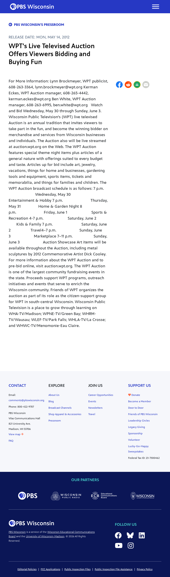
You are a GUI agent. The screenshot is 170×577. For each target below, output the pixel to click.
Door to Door (135, 407)
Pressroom (54, 420)
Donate (135, 395)
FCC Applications (50, 569)
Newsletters (95, 407)
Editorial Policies (27, 569)
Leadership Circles (139, 420)
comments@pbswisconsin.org (26, 400)
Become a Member (139, 401)
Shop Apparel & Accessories (64, 414)
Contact (17, 385)
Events (92, 401)
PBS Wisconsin (17, 531)
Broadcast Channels (59, 407)
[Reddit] (128, 85)
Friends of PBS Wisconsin (143, 414)
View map (15, 434)
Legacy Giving (136, 427)
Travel (91, 414)
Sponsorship (135, 433)
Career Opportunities (100, 395)
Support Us (139, 385)
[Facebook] (119, 85)
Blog (51, 401)
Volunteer (134, 439)
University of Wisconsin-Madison (45, 536)
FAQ (11, 440)
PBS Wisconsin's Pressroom (39, 25)
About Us (53, 395)
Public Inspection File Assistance (114, 569)
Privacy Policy (145, 569)
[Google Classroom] (137, 85)
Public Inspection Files (77, 569)
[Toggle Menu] (155, 6)
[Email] (145, 85)
